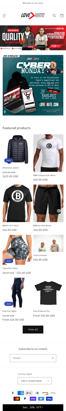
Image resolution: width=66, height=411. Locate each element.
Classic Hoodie (40, 255)
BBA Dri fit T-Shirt (10, 225)
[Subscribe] (52, 358)
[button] (4, 15)
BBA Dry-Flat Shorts (42, 225)
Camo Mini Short (10, 268)
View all (33, 329)
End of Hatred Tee (41, 311)
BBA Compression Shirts (44, 175)
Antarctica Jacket (11, 167)
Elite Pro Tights (10, 311)
